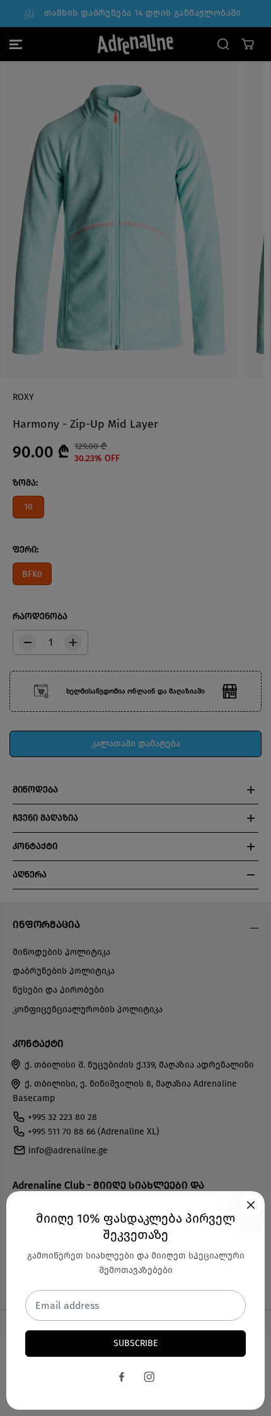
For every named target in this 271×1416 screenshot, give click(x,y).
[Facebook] (122, 1377)
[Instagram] (149, 1377)
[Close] (251, 1205)
